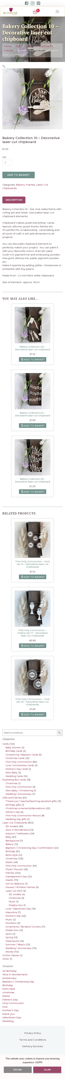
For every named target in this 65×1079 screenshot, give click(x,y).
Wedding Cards (14, 776)
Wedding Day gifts (16, 819)
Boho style (12, 855)
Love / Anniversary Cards (20, 765)
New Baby (11, 772)
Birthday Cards (14, 751)
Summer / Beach (15, 944)
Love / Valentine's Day (18, 908)
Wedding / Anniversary (19, 794)
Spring (9, 937)
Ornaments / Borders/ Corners (23, 926)
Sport (9, 933)
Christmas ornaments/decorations (25, 808)
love (5, 1006)
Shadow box (16, 905)
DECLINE (17, 1070)
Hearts (9, 880)
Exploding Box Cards (14, 779)
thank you (8, 1013)
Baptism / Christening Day (18, 981)
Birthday (10, 851)
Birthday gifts (13, 804)
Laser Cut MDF (14, 890)
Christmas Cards (15, 758)
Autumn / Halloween (17, 833)
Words (9, 951)
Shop (19, 46)
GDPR (38, 1062)
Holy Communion (13, 1003)
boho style (8, 988)
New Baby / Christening (19, 790)
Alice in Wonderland (17, 829)
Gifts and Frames (12, 797)
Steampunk (12, 941)
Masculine (11, 912)
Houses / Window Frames (20, 887)
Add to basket (18, 174)
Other (5, 958)
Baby (8, 837)
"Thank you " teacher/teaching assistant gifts (31, 801)
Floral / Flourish (14, 869)
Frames (8, 50)
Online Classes (10, 955)
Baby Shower (13, 747)
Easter (9, 862)
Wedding (8, 1021)
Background (12, 840)
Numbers (11, 923)
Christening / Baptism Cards (22, 754)
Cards (5, 743)
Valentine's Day (11, 1017)
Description (14, 199)
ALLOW (47, 1070)
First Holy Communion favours (23, 815)
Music (12, 901)
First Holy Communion (19, 761)
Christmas (12, 783)
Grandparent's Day (16, 876)
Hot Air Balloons (15, 883)
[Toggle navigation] (57, 11)
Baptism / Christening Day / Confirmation (29, 847)
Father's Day (13, 812)
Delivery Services (32, 1046)
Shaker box (12, 930)
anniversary (9, 978)
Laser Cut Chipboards (39, 46)
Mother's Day (13, 915)
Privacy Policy (32, 1033)
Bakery (20, 184)
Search (60, 732)
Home (8, 46)
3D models (12, 826)
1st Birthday (9, 970)
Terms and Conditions (32, 1039)
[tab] (13, 200)
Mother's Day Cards (17, 769)
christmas (8, 992)
